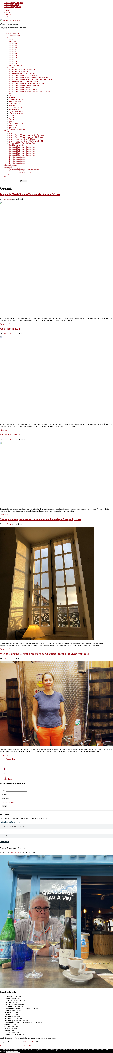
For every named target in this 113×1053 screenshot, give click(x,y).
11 (5, 777)
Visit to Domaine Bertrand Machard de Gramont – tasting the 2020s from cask (44, 653)
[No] (19, 1052)
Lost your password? (9, 802)
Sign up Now (4, 842)
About (6, 10)
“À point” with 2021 (11, 434)
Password (5, 794)
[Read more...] (5, 324)
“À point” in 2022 (10, 328)
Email (4, 790)
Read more (13, 1052)
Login (6, 16)
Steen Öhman (14, 852)
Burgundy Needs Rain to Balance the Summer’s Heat (30, 194)
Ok (7, 1052)
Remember (5, 799)
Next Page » (8, 779)
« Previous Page (10, 759)
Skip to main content (11, 5)
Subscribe (7, 14)
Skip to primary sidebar (12, 7)
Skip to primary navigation (13, 3)
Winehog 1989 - (30, 1042)
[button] (5, 177)
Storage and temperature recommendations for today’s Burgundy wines (40, 519)
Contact (7, 12)
